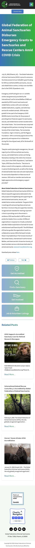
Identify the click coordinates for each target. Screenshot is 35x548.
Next (23, 260)
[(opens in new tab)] (17, 499)
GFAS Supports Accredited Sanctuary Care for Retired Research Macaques (14, 336)
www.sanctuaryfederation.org (23, 247)
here (17, 252)
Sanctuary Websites (23, 546)
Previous (12, 260)
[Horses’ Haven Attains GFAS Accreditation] (17, 454)
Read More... (10, 374)
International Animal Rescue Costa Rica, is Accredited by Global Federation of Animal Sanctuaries (17, 388)
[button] (17, 12)
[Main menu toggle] (31, 4)
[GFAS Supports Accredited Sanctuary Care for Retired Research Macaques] (17, 352)
